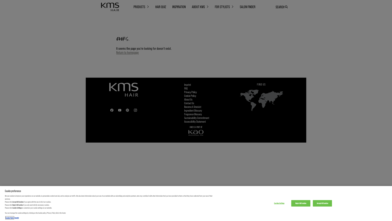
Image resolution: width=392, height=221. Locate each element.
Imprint (17, 218)
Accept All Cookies (322, 203)
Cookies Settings (279, 203)
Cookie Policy (10, 218)
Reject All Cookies (300, 203)
